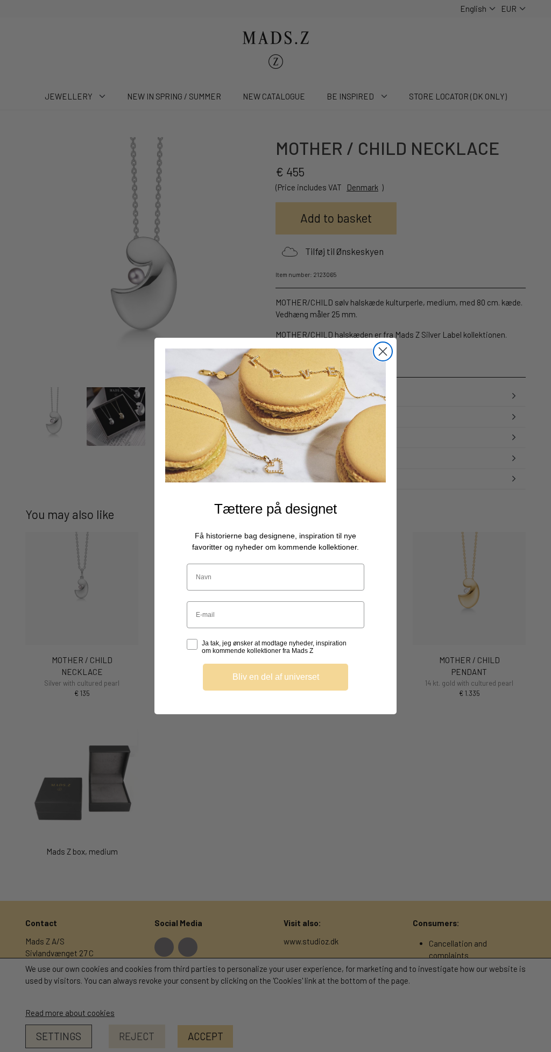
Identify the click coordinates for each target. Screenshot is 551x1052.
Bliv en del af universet (275, 676)
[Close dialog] (382, 351)
